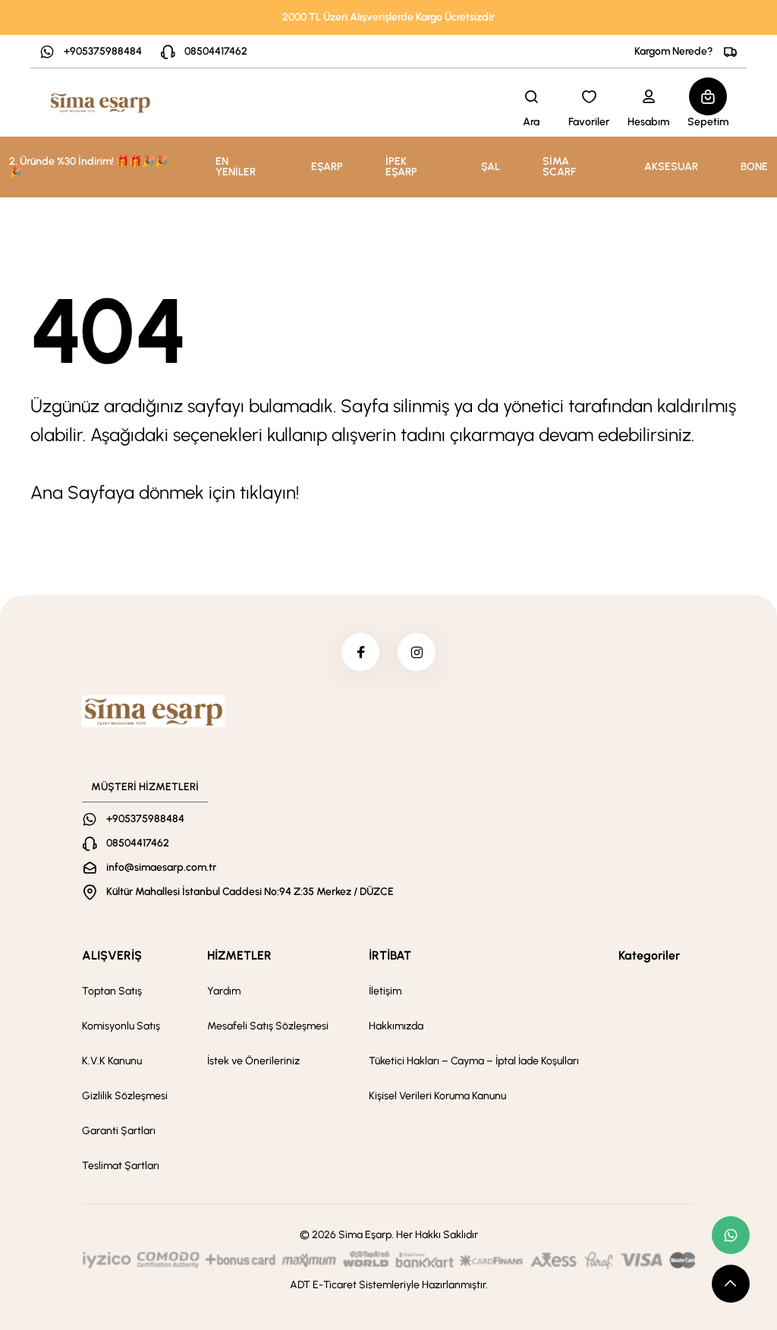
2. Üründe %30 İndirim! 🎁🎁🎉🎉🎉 (88, 166)
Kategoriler (649, 955)
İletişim (385, 991)
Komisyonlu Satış (121, 1026)
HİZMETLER (239, 955)
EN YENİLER (235, 166)
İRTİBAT (390, 955)
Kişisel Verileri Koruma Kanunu (437, 1095)
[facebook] (360, 652)
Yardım (224, 991)
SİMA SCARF (559, 166)
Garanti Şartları (119, 1130)
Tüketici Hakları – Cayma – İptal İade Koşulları (474, 1060)
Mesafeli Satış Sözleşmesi (268, 1026)
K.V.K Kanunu (112, 1060)
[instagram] (417, 652)
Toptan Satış (112, 991)
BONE (754, 166)
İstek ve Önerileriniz (253, 1060)
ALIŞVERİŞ (112, 955)
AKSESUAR (671, 166)
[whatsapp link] (731, 1235)
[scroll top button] (731, 1284)
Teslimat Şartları (120, 1165)
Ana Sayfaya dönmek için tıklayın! (164, 492)
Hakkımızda (396, 1026)
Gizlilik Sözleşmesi (125, 1095)
